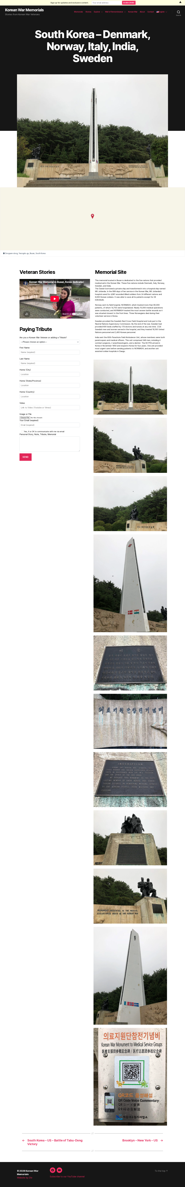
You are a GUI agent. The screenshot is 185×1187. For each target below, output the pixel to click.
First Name (25, 347)
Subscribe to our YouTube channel (67, 1176)
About (142, 12)
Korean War (132, 12)
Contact (150, 12)
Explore (97, 12)
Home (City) (25, 370)
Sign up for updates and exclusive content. (69, 3)
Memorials (78, 12)
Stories (88, 12)
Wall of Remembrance (114, 12)
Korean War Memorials (24, 10)
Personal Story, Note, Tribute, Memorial (38, 434)
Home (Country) (27, 392)
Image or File (25, 414)
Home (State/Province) (30, 381)
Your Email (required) (29, 420)
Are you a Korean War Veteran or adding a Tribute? (43, 337)
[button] (92, 216)
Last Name (25, 358)
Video (22, 403)
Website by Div (24, 1177)
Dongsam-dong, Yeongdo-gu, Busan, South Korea (25, 253)
